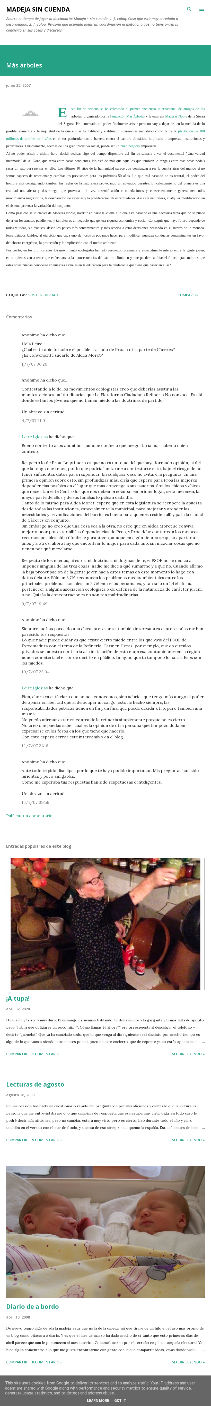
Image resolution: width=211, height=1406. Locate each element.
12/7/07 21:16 (35, 745)
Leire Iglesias (35, 436)
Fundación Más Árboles (128, 116)
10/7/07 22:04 (36, 671)
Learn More (98, 1401)
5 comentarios (46, 1139)
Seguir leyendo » (188, 1053)
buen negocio (130, 146)
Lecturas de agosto (35, 1084)
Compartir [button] (188, 294)
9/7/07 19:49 (35, 603)
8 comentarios (46, 1362)
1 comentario (45, 1053)
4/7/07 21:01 (34, 420)
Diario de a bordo (32, 1306)
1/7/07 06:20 (34, 364)
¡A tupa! (18, 998)
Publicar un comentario (29, 815)
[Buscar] (189, 9)
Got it (120, 1401)
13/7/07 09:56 (35, 802)
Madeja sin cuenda (38, 9)
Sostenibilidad (43, 294)
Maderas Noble (176, 116)
